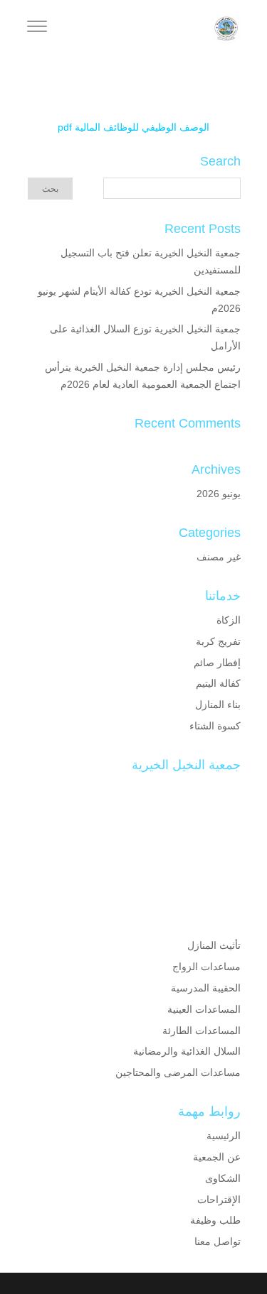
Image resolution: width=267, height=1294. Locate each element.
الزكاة (228, 620)
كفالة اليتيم (218, 683)
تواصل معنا (217, 1241)
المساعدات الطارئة (201, 1030)
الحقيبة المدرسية (206, 988)
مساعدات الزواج (206, 966)
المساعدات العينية (204, 1009)
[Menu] (37, 28)
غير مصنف (219, 556)
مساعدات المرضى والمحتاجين (178, 1072)
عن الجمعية (217, 1157)
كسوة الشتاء (215, 726)
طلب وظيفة (215, 1220)
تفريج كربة (218, 641)
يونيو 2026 (219, 493)
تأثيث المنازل (214, 945)
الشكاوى (223, 1178)
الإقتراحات (219, 1199)
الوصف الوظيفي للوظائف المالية (142, 127)
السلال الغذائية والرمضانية (187, 1051)
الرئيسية (223, 1135)
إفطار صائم (217, 662)
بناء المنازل (218, 704)
